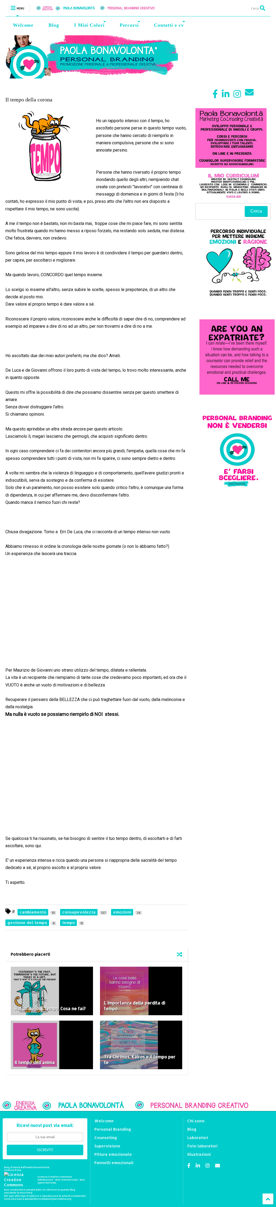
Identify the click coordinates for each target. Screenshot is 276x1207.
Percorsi (129, 25)
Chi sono (196, 1120)
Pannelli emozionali (113, 1162)
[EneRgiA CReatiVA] (101, 8)
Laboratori (197, 1137)
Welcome (23, 25)
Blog (54, 25)
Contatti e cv (169, 25)
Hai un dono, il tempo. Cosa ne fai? (50, 1008)
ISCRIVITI (45, 1150)
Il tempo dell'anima (35, 1062)
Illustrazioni (199, 1154)
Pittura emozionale (113, 1154)
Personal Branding (112, 1129)
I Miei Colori (89, 25)
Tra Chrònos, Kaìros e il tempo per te (139, 1059)
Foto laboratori (202, 1145)
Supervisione (107, 1145)
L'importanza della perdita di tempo (134, 1005)
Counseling (105, 1137)
